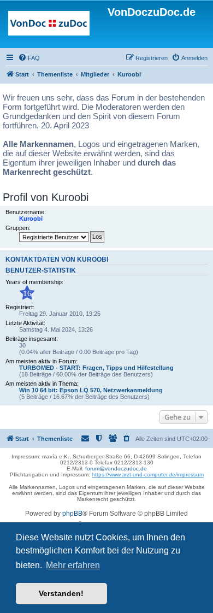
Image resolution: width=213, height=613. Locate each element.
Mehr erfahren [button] (73, 565)
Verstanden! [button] (61, 593)
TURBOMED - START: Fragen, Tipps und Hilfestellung (96, 367)
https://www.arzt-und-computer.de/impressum (148, 474)
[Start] (49, 25)
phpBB (72, 513)
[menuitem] (29, 57)
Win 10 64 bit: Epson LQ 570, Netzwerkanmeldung (91, 390)
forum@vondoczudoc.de (116, 468)
